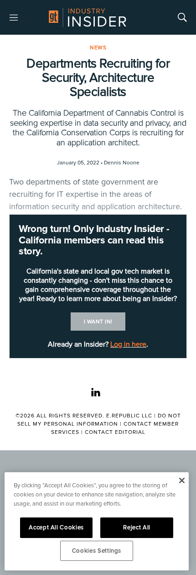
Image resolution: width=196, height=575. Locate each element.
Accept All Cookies (56, 527)
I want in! (98, 321)
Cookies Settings (97, 550)
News (98, 47)
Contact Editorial (115, 432)
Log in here (128, 344)
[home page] (87, 17)
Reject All (136, 527)
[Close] (181, 480)
